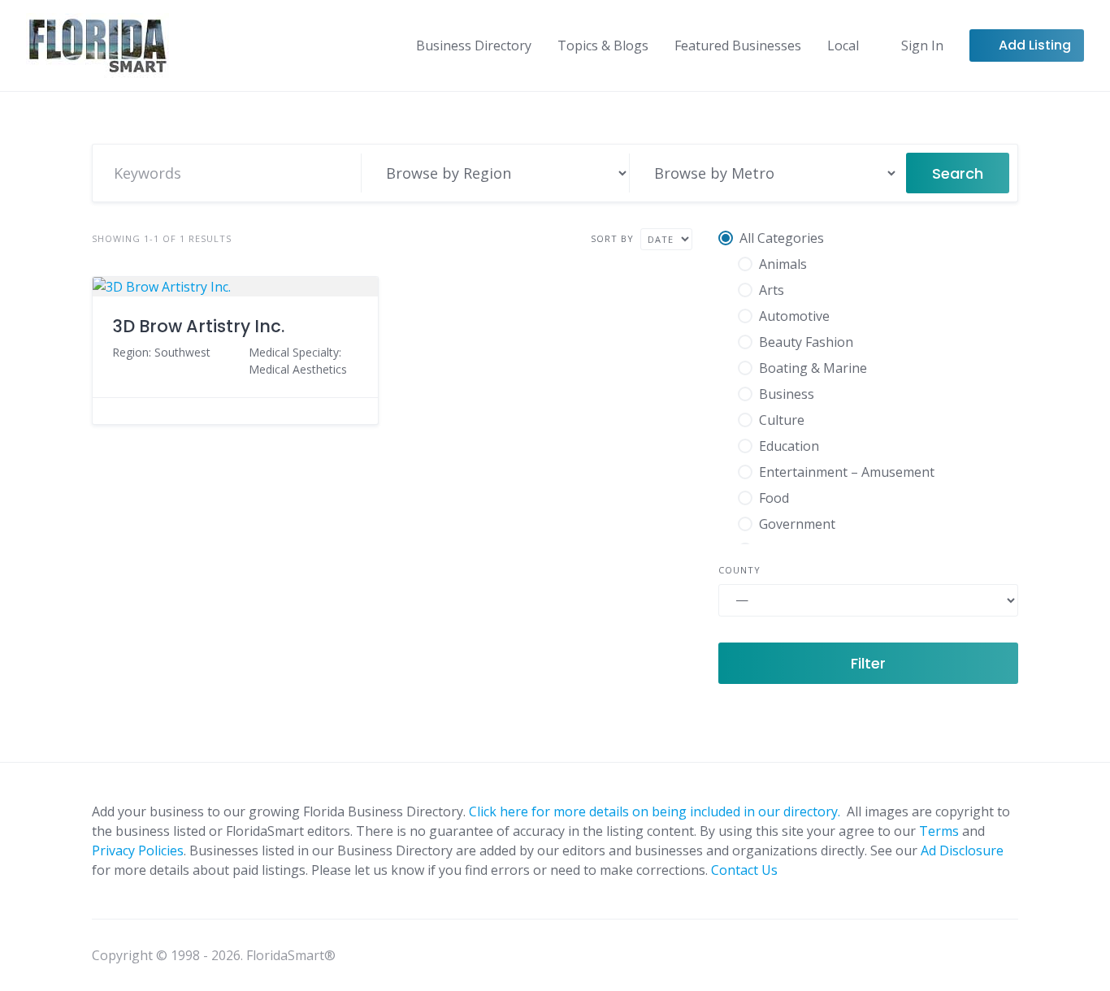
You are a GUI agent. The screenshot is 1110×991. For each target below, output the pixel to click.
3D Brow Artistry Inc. (198, 326)
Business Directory (473, 45)
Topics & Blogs (602, 45)
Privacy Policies (138, 850)
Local (843, 45)
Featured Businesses (737, 45)
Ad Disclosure (962, 850)
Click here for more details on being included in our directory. (656, 811)
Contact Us (744, 870)
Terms (939, 831)
